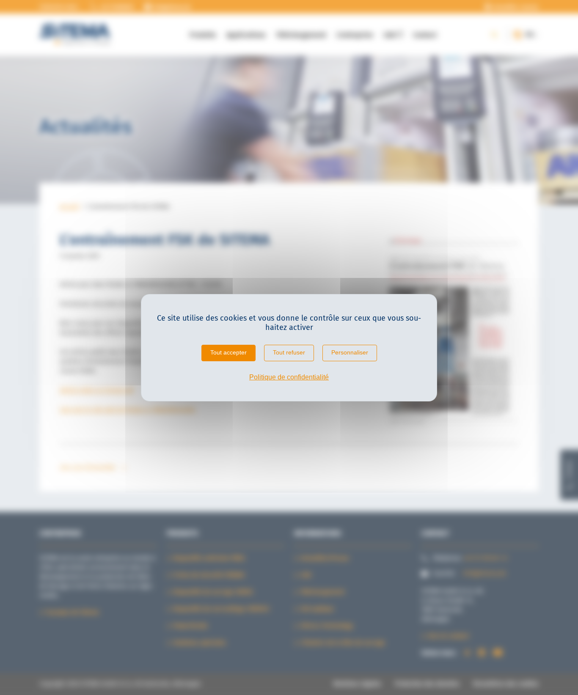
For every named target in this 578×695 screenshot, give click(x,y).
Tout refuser (289, 352)
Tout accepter (228, 352)
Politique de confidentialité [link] (289, 377)
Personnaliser (349, 352)
